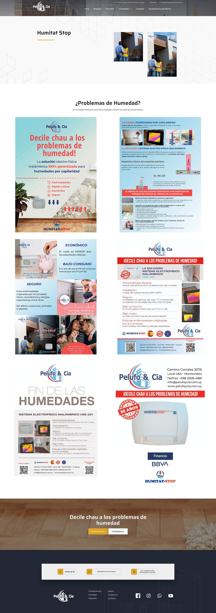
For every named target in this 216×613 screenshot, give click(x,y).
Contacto (140, 9)
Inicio (86, 9)
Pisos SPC (110, 9)
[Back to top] (207, 92)
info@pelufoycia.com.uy (106, 571)
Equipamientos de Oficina (160, 9)
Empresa (97, 9)
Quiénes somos (98, 531)
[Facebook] (137, 595)
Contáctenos (118, 531)
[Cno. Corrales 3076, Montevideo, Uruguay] (134, 571)
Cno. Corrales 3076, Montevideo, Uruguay (147, 571)
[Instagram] (148, 595)
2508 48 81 (70, 571)
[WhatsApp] (159, 595)
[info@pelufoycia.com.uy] (89, 571)
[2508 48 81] (60, 571)
